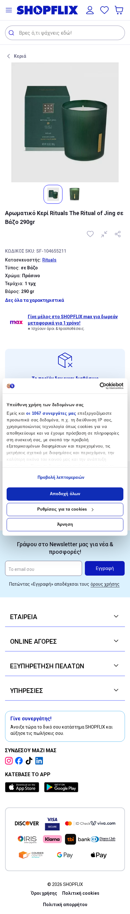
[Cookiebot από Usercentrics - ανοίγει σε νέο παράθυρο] (95, 385)
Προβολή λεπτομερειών (61, 477)
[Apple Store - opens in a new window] (23, 787)
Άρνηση (65, 524)
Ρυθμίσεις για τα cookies (62, 509)
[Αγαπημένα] (104, 10)
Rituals (49, 259)
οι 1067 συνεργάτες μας (51, 413)
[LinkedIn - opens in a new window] (40, 761)
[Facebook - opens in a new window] (20, 761)
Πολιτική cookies (80, 893)
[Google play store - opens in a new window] (61, 787)
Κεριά (20, 56)
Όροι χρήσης (44, 893)
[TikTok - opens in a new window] (30, 761)
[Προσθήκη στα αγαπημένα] (90, 234)
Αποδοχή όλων (65, 494)
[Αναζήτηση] (12, 33)
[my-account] (90, 10)
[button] (9, 10)
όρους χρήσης (105, 584)
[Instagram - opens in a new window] (10, 761)
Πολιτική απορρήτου (65, 904)
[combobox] (65, 33)
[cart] (119, 10)
